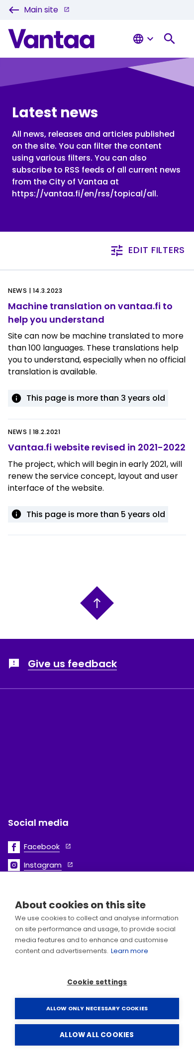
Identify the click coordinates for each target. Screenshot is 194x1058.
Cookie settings (97, 982)
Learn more (129, 951)
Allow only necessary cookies (97, 1008)
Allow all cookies (97, 1035)
